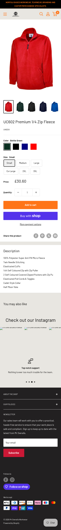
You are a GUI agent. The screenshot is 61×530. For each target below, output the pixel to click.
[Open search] (41, 14)
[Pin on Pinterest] (42, 235)
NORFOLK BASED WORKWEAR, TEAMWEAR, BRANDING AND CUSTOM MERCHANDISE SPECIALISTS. (30, 4)
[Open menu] (5, 14)
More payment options (30, 224)
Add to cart (30, 204)
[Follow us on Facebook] (5, 479)
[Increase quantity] (36, 192)
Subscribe (13, 452)
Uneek (6, 129)
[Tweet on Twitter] (48, 235)
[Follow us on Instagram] (12, 479)
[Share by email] (55, 235)
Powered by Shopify (11, 523)
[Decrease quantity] (18, 192)
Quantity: (7, 192)
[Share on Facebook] (36, 235)
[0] (55, 14)
